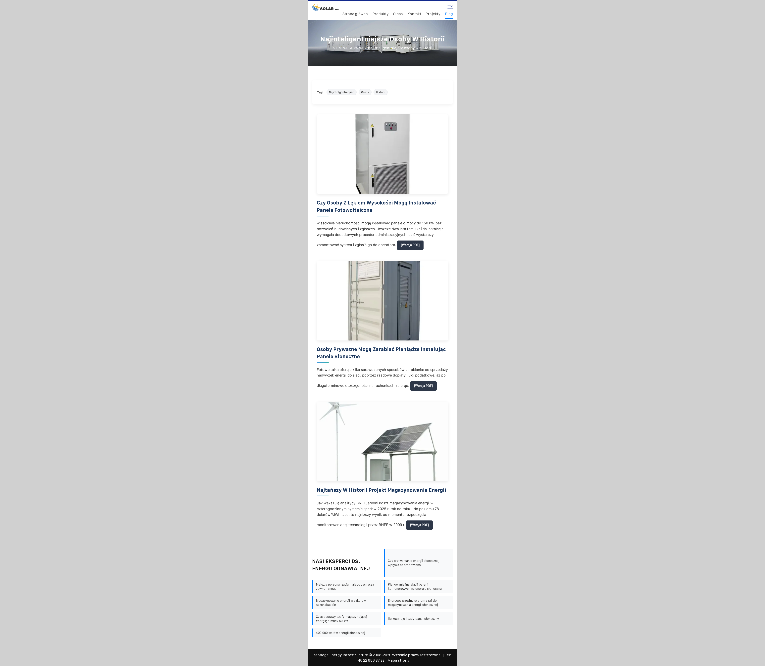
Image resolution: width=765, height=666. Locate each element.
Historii (380, 92)
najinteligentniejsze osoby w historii (400, 48)
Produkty (380, 14)
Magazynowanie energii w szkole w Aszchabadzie (341, 602)
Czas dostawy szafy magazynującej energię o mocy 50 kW (341, 619)
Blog (449, 14)
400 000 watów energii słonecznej (340, 633)
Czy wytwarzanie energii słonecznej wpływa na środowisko (413, 563)
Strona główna (355, 14)
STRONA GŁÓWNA (348, 48)
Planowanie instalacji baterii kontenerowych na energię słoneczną (415, 586)
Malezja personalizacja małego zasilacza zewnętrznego (345, 586)
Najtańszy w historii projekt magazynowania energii (381, 490)
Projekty (433, 14)
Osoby (365, 92)
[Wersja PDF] (410, 245)
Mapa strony (398, 660)
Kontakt (414, 14)
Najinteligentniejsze (341, 92)
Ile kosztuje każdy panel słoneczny (413, 618)
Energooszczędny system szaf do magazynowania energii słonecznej (413, 602)
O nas (398, 14)
